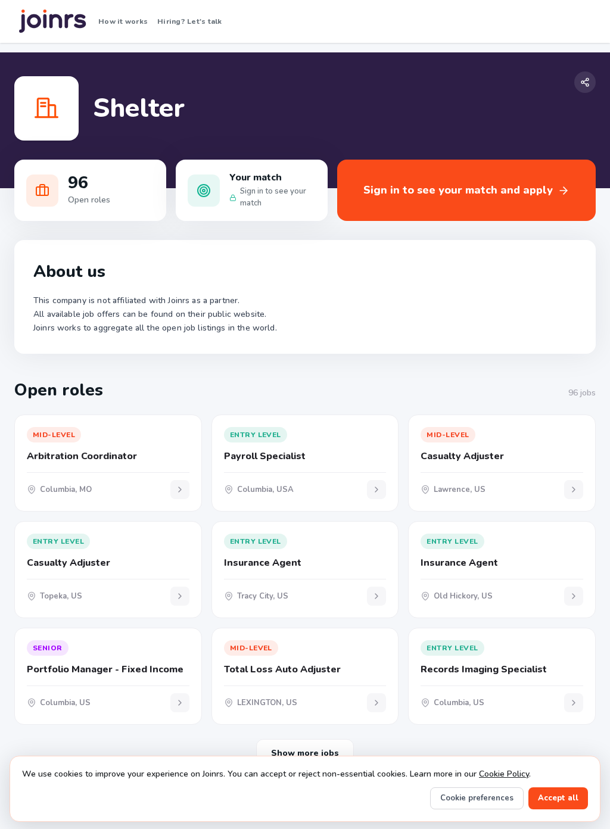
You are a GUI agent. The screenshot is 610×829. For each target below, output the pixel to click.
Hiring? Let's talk (189, 21)
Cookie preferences (476, 798)
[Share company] (585, 82)
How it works (123, 21)
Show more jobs (305, 753)
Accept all (558, 798)
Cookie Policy (504, 774)
